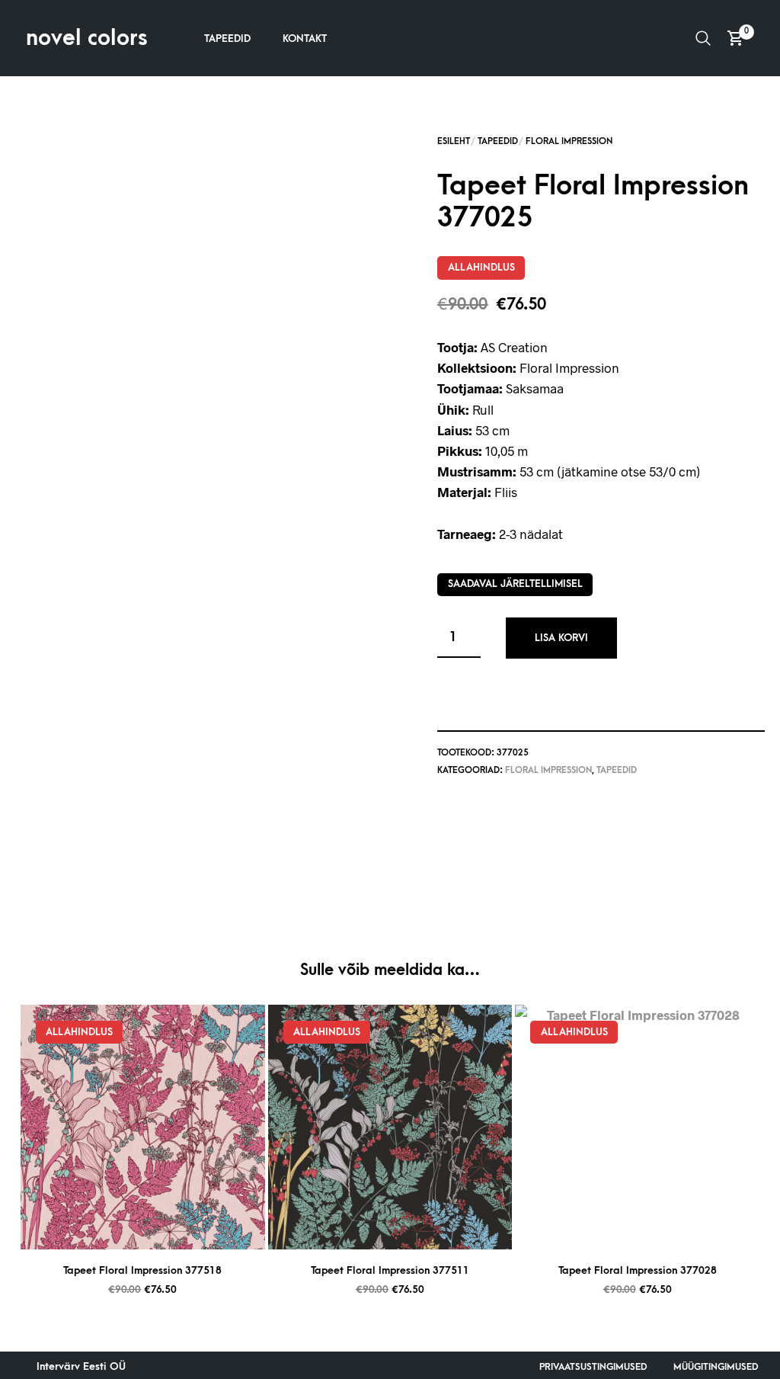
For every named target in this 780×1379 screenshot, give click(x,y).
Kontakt (305, 38)
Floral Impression (569, 141)
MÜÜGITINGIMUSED (716, 1366)
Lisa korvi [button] (161, 1231)
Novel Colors (87, 38)
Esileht (453, 141)
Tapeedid (227, 38)
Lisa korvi (561, 637)
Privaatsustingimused (593, 1366)
